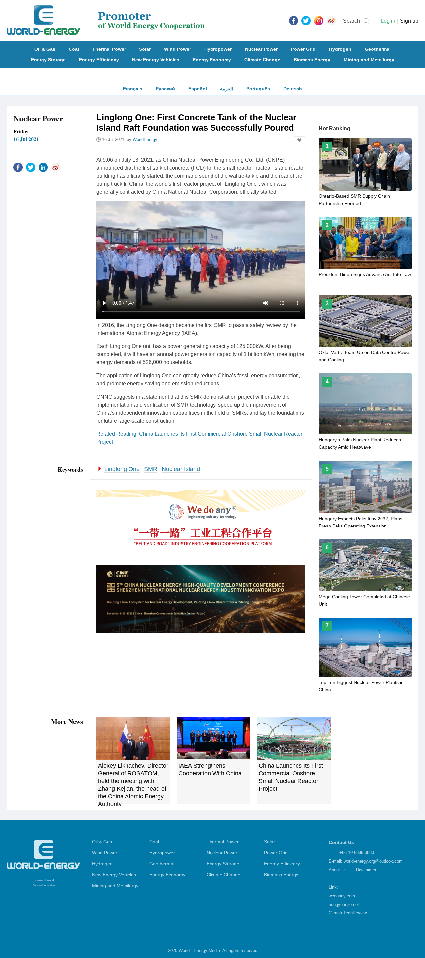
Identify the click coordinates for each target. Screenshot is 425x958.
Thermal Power (109, 49)
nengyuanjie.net (344, 904)
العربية (226, 88)
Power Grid (303, 49)
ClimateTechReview (348, 912)
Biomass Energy (312, 59)
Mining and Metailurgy (369, 59)
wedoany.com (342, 895)
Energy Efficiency (99, 59)
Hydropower (218, 49)
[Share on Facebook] (18, 167)
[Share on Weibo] (55, 167)
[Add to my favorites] (299, 140)
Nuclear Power (261, 49)
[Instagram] (318, 20)
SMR (150, 469)
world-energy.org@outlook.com (373, 861)
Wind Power (177, 49)
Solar (145, 49)
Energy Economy (212, 59)
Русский (165, 88)
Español (197, 88)
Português (258, 88)
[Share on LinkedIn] (43, 167)
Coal (74, 49)
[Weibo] (331, 20)
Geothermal (378, 49)
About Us (338, 869)
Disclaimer (366, 869)
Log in (388, 21)
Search (351, 21)
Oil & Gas (44, 49)
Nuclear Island (181, 469)
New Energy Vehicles (155, 59)
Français (132, 88)
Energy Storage (48, 59)
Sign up (409, 21)
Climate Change (262, 59)
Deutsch (292, 88)
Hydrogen (340, 49)
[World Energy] (106, 20)
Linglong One (122, 469)
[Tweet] (306, 20)
